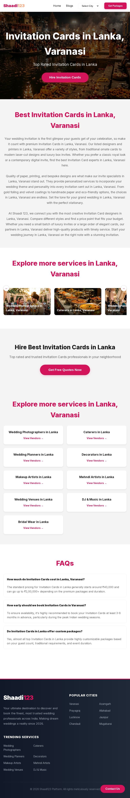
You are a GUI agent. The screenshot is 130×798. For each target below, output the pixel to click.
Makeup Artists (12, 763)
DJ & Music (40, 769)
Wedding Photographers (12, 747)
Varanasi (74, 704)
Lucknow (74, 717)
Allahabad (104, 710)
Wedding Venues (13, 769)
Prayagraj (74, 710)
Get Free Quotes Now (65, 370)
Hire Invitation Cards (65, 77)
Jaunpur (103, 717)
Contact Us (112, 788)
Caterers (38, 745)
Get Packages (115, 6)
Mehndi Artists (41, 763)
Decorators (40, 756)
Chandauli (74, 723)
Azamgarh (105, 704)
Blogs (69, 5)
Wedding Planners (13, 756)
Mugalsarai (105, 723)
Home (57, 5)
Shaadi (14, 5)
